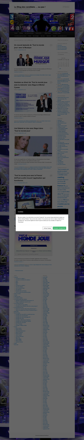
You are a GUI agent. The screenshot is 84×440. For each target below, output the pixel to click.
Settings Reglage (47, 228)
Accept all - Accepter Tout (59, 228)
